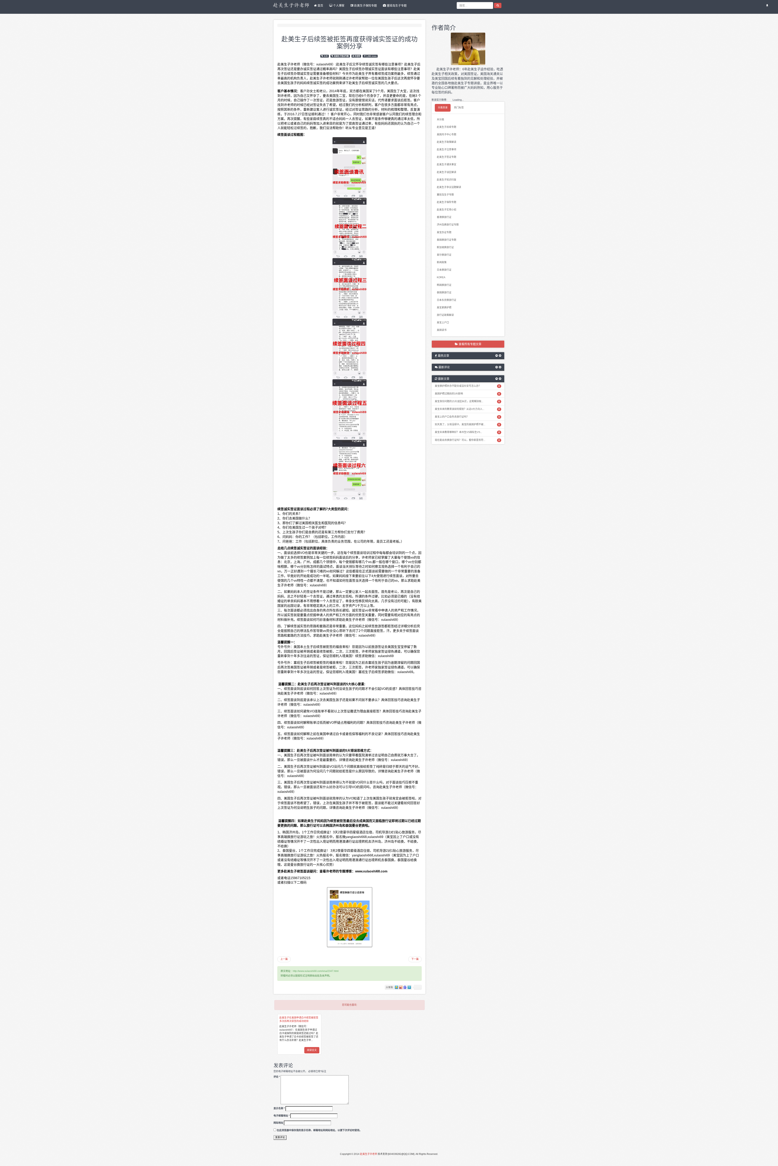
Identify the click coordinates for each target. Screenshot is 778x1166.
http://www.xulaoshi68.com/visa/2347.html (316, 971)
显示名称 (279, 1108)
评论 (277, 1076)
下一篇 (415, 959)
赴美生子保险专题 (365, 5)
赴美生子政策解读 (446, 142)
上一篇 (284, 959)
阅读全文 (312, 1050)
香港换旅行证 (444, 217)
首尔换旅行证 (444, 254)
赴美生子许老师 (368, 1154)
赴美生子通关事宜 (446, 164)
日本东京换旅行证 (446, 300)
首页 (320, 5)
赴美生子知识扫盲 (446, 179)
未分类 (440, 119)
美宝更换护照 (444, 307)
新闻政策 (442, 262)
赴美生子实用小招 (446, 209)
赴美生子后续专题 (446, 127)
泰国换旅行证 (444, 292)
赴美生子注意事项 (446, 149)
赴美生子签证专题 (341, 56)
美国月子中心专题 (446, 134)
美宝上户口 (443, 322)
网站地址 (278, 1122)
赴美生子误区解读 (446, 172)
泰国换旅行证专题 (446, 239)
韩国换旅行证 (444, 285)
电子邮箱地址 (282, 1115)
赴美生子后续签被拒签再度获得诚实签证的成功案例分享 (349, 42)
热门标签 (459, 107)
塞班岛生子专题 (396, 5)
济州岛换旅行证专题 (448, 224)
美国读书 (442, 330)
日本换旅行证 (444, 269)
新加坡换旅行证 (445, 247)
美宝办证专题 (444, 232)
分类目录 (443, 107)
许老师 (357, 56)
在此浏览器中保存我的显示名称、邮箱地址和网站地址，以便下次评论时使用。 (319, 1130)
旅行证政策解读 (445, 315)
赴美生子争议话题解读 (449, 187)
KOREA (441, 277)
